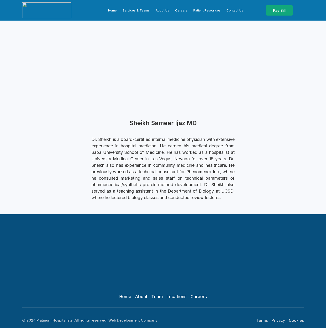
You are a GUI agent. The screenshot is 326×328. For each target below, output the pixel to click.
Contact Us (234, 10)
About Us (162, 10)
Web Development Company (133, 320)
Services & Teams (136, 10)
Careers (181, 10)
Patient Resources (207, 10)
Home (112, 10)
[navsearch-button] (299, 9)
